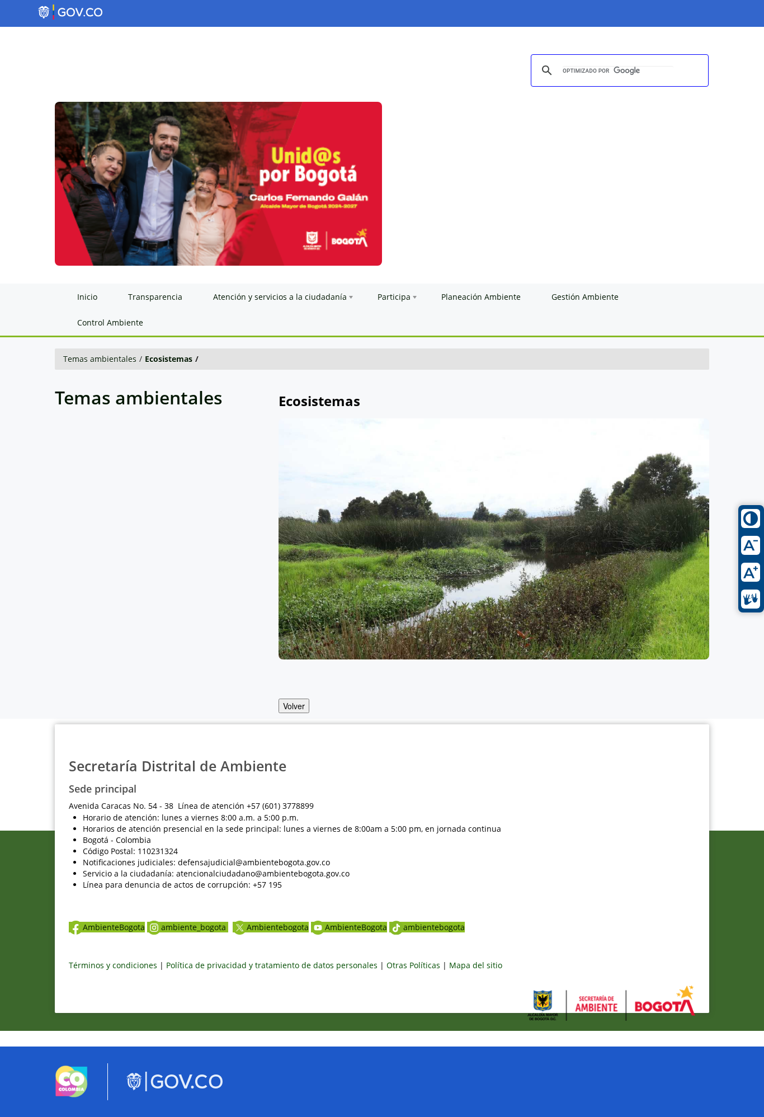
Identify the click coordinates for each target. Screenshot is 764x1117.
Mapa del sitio (475, 965)
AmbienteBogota (114, 927)
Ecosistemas (168, 359)
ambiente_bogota (194, 927)
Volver (294, 705)
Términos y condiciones (113, 965)
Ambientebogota (278, 927)
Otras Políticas (413, 965)
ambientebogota (434, 927)
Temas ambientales (99, 359)
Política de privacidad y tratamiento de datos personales (272, 965)
